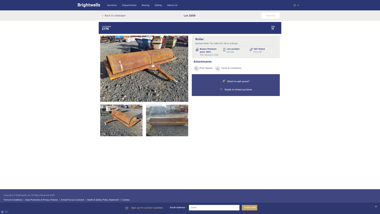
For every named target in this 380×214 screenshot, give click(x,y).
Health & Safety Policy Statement (103, 200)
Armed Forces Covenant (72, 200)
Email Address (178, 207)
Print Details (206, 68)
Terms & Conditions (231, 68)
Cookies (126, 200)
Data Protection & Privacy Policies (41, 200)
